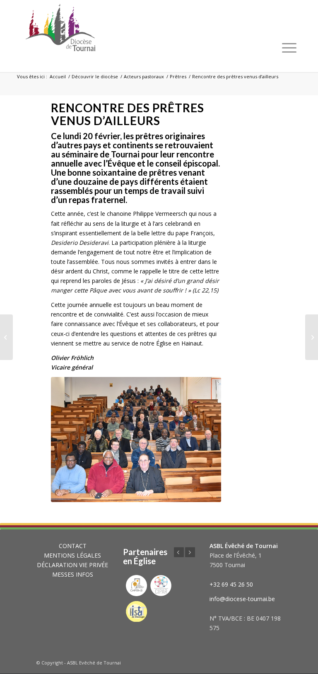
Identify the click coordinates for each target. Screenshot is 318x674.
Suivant (190, 552)
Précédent (179, 552)
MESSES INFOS (72, 574)
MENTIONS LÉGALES (72, 555)
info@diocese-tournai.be (242, 599)
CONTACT (73, 546)
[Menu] (289, 47)
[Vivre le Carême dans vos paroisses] (6, 337)
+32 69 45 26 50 (231, 584)
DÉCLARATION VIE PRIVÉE (72, 565)
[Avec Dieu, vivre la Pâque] (311, 337)
